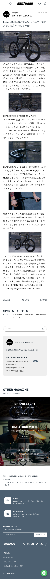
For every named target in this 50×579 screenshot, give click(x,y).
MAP (35, 361)
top (5, 476)
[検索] (43, 329)
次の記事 (43, 300)
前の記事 (6, 300)
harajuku (8, 479)
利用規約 (7, 553)
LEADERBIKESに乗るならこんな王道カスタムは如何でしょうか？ (25, 484)
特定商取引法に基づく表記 (13, 566)
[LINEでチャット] (44, 573)
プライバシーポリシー (12, 562)
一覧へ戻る (25, 300)
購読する (39, 534)
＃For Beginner (41, 314)
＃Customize (29, 314)
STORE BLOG (33, 476)
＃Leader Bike (17, 318)
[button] (5, 4)
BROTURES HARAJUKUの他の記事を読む (22, 350)
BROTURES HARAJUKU (22, 16)
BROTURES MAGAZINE (17, 476)
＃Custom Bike (17, 314)
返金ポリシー (9, 557)
